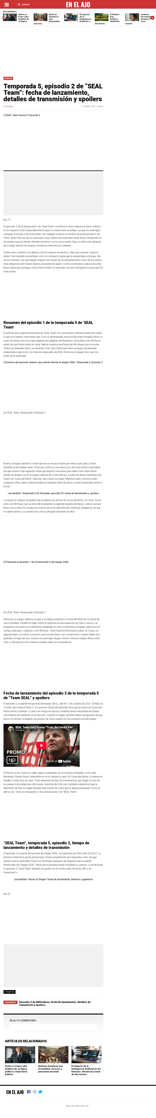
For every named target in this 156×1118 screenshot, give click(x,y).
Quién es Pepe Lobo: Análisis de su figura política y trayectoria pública (16, 1070)
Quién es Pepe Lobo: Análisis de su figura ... (23, 17)
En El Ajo (15, 1091)
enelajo (10, 106)
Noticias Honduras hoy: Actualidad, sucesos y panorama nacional (50, 1069)
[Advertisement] (78, 50)
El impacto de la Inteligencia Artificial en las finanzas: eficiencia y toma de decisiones (86, 1070)
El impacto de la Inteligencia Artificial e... (85, 17)
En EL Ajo (84, 1106)
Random (8, 78)
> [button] (152, 17)
